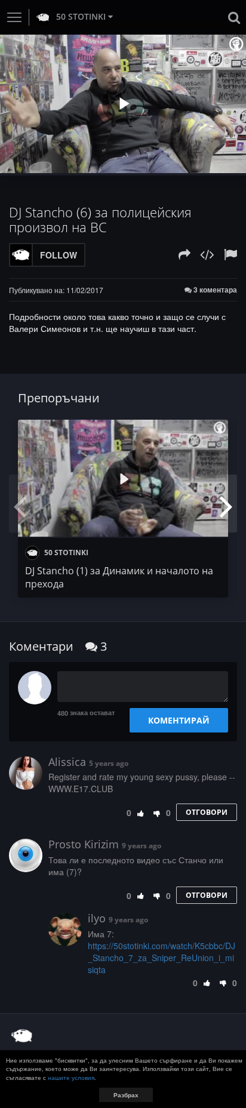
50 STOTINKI (81, 16)
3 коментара (214, 290)
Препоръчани (59, 398)
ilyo (97, 918)
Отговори (206, 812)
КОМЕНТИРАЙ (179, 720)
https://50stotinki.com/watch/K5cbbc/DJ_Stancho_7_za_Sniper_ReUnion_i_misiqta (161, 957)
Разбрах (126, 1095)
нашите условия (71, 1077)
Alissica (67, 762)
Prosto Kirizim (83, 844)
